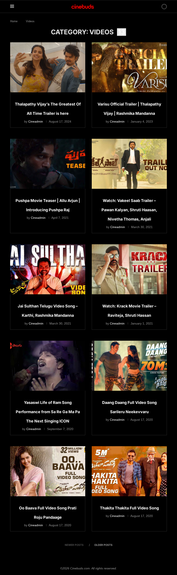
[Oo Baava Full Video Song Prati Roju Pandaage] (47, 471)
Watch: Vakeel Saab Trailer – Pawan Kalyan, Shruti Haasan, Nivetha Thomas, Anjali (129, 209)
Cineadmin (35, 121)
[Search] (157, 6)
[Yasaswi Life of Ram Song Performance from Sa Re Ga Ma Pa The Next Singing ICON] (47, 366)
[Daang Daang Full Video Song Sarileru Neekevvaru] (129, 366)
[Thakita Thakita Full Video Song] (129, 471)
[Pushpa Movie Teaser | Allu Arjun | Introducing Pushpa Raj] (47, 164)
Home (13, 21)
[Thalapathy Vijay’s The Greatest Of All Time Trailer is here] (47, 67)
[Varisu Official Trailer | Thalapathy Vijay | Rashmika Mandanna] (129, 67)
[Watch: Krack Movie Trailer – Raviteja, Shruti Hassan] (129, 269)
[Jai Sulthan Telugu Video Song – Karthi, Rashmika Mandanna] (47, 269)
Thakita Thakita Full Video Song (129, 508)
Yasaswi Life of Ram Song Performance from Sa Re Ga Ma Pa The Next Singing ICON (48, 411)
